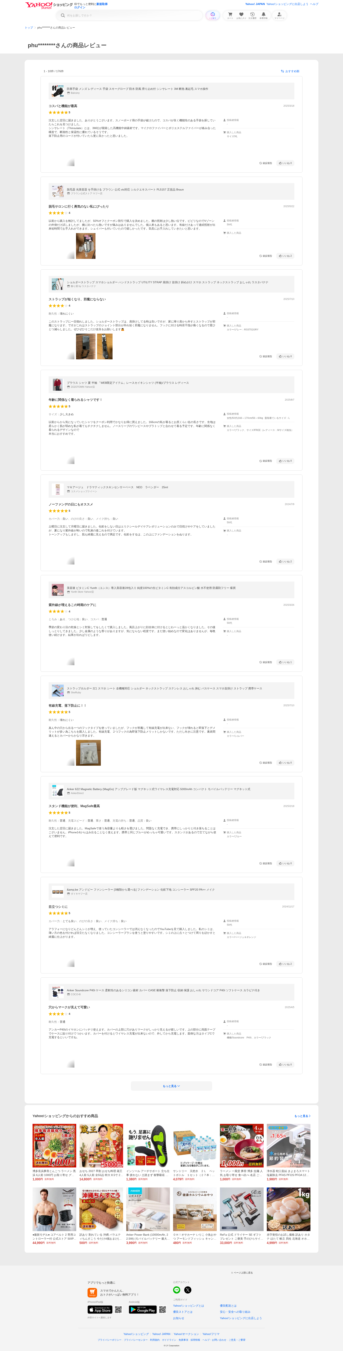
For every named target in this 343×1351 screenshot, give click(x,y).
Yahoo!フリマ (211, 1334)
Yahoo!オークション (186, 1334)
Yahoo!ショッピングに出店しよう (287, 4)
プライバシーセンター (136, 1340)
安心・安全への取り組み (235, 1311)
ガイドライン (169, 1340)
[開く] (85, 246)
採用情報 (195, 1340)
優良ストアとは (183, 1311)
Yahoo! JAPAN (255, 4)
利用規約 (155, 1340)
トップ (29, 27)
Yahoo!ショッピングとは (188, 1305)
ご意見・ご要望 (237, 1340)
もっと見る (301, 1116)
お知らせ (178, 1318)
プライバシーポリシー (109, 1340)
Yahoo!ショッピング (136, 1334)
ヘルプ (314, 4)
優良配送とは (228, 1305)
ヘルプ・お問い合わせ (214, 1340)
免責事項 (183, 1340)
